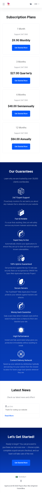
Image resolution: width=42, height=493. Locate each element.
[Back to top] (21, 481)
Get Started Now (21, 48)
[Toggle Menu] (3, 4)
